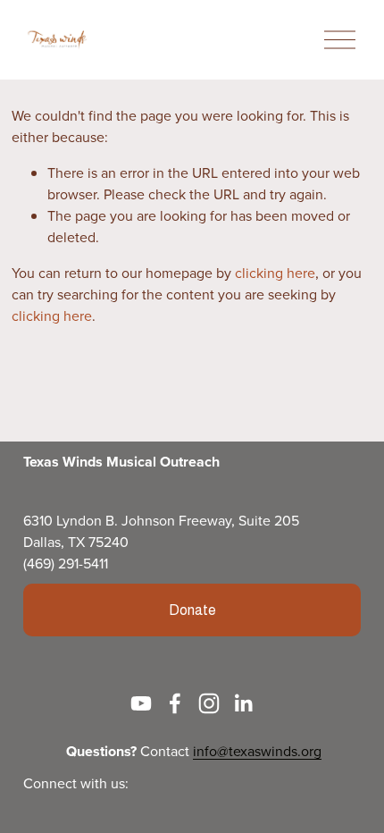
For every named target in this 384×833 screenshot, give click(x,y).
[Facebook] (175, 703)
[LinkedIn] (243, 703)
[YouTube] (141, 703)
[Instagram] (209, 703)
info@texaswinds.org (257, 751)
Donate (192, 610)
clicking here (275, 272)
